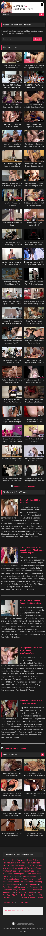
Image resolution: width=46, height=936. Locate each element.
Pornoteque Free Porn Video (14, 860)
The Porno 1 (17, 895)
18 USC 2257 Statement (15, 911)
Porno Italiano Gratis (26, 871)
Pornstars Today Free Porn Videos (17, 890)
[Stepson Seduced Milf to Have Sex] (9, 515)
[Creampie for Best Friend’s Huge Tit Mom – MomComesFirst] (9, 663)
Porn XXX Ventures (29, 884)
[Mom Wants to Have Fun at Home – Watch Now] (9, 716)
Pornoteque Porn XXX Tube (14, 863)
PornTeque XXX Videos (25, 892)
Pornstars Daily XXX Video (32, 898)
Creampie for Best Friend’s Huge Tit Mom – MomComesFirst (31, 650)
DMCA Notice (33, 911)
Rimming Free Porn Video (31, 876)
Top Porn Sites (8, 902)
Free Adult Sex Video (11, 876)
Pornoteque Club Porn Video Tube (27, 874)
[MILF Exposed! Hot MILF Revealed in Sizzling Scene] (9, 616)
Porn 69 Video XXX (21, 868)
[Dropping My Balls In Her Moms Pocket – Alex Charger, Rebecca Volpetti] (9, 563)
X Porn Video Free (11, 879)
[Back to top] (39, 929)
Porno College (33, 860)
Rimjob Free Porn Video (23, 882)
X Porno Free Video (29, 879)
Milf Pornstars (19, 887)
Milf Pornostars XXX (35, 887)
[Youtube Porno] (23, 924)
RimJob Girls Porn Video (18, 865)
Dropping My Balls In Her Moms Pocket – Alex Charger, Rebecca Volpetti (32, 550)
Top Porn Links (22, 902)
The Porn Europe (31, 895)
